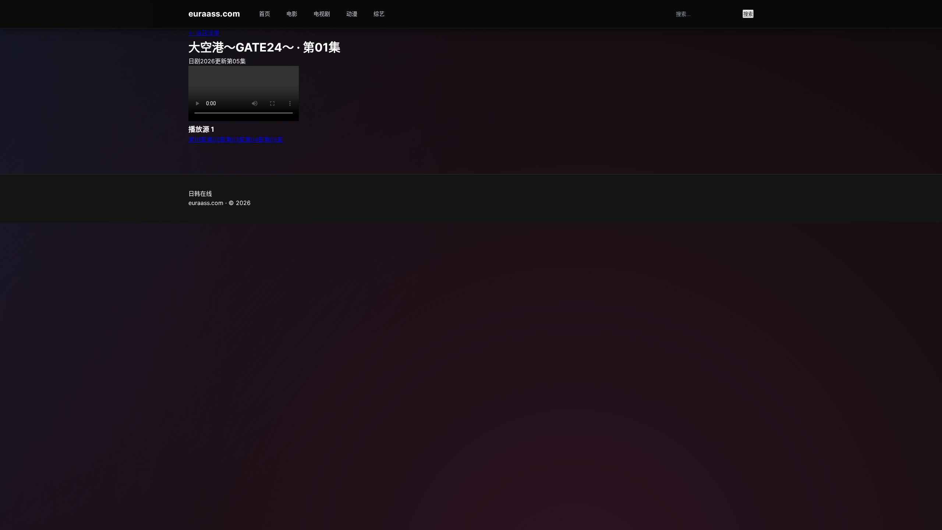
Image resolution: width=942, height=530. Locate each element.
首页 (264, 13)
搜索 (748, 14)
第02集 (216, 139)
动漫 (351, 13)
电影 (291, 13)
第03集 (235, 139)
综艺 (379, 13)
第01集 (197, 139)
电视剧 (322, 13)
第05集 (273, 139)
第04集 (254, 139)
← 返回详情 (203, 32)
